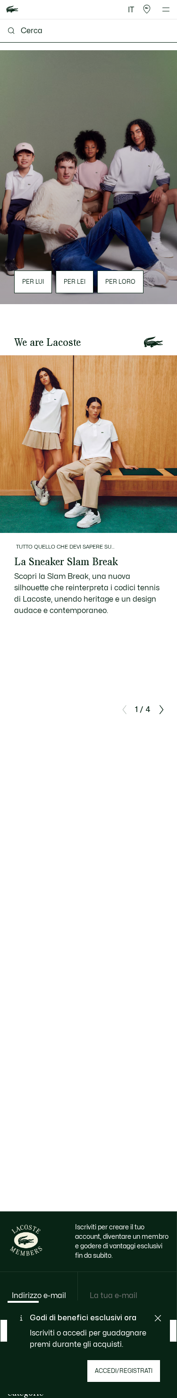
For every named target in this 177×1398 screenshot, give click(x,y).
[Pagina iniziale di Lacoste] (12, 9)
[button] (147, 9)
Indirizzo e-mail (39, 1295)
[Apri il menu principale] (166, 9)
